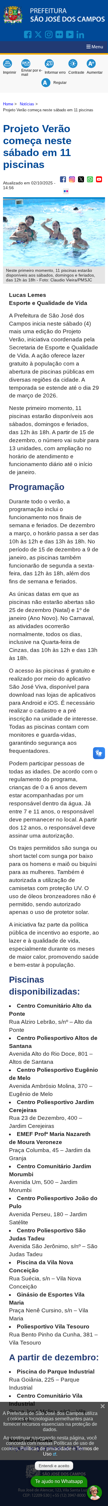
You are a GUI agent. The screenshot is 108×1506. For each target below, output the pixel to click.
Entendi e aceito (54, 1465)
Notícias (27, 104)
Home (8, 104)
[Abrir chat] (94, 1492)
